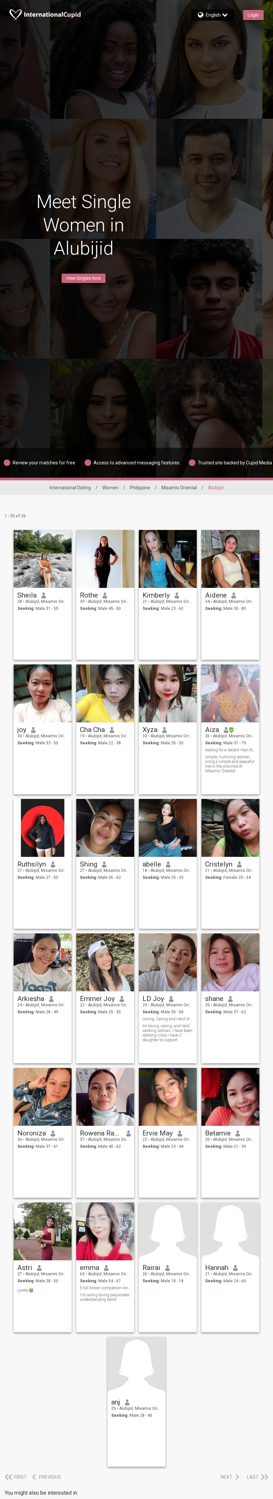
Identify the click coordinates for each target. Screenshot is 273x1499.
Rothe (89, 595)
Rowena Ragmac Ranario (101, 1133)
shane (214, 999)
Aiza (212, 730)
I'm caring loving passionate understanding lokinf (104, 1297)
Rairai (151, 1268)
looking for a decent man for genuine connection (230, 750)
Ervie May (157, 1133)
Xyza (149, 730)
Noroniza (31, 1133)
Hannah (216, 1268)
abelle (151, 864)
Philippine (140, 487)
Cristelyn (218, 864)
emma (89, 1268)
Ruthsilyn (31, 864)
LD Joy (153, 999)
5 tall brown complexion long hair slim (105, 1288)
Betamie (218, 1133)
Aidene (216, 595)
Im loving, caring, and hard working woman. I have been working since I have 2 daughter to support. (167, 1033)
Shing (88, 864)
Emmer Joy (97, 999)
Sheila (27, 595)
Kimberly (156, 595)
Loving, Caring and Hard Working (167, 1019)
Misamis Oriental (179, 487)
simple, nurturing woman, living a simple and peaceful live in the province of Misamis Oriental (229, 764)
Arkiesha (30, 999)
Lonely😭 (25, 1290)
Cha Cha (92, 730)
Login (253, 15)
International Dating (70, 487)
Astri (24, 1268)
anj (115, 1402)
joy (21, 730)
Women (110, 487)
